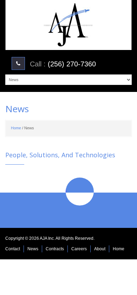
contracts (55, 248)
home (118, 248)
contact (12, 248)
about (99, 248)
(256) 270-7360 (72, 64)
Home (16, 128)
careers (79, 248)
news (32, 248)
